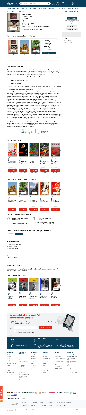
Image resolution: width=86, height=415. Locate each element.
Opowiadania (14, 257)
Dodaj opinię (19, 233)
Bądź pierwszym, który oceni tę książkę (41, 26)
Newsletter (33, 367)
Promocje (34, 8)
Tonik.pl (76, 409)
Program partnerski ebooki (60, 358)
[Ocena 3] (28, 26)
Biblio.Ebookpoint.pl (62, 405)
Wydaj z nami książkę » (42, 338)
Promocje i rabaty (10, 361)
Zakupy (20, 359)
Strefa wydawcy (58, 356)
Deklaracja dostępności (47, 360)
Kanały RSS (1, 401)
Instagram (1, 392)
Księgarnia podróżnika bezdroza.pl (71, 367)
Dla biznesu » (18, 344)
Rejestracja (33, 356)
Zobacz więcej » (13, 335)
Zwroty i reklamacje (46, 361)
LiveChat (44, 372)
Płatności (44, 365)
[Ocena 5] (30, 26)
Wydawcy (9, 370)
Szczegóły (67, 40)
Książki (23, 8)
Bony (69, 8)
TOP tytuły (9, 360)
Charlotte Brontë (32, 298)
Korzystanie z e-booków (23, 361)
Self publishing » (63, 344)
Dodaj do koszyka (72, 18)
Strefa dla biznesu (58, 354)
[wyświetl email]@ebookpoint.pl (39, 410)
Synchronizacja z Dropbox (24, 374)
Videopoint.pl (25, 405)
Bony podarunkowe (10, 372)
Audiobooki (18, 8)
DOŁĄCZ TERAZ (45, 327)
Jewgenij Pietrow (23, 297)
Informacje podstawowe (23, 355)
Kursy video (28, 8)
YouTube (1, 395)
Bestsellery (43, 8)
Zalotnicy (42, 200)
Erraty (44, 367)
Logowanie (33, 354)
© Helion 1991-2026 (10, 412)
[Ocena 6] (32, 26)
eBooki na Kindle (22, 372)
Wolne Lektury (31, 24)
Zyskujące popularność (11, 363)
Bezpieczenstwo (22, 357)
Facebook (1, 387)
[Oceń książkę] (29, 26)
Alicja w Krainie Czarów (11, 297)
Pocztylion (46, 46)
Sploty (51, 405)
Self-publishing (58, 362)
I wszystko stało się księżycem (23, 162)
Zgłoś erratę (9, 253)
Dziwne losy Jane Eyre (33, 297)
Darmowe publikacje (11, 367)
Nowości (38, 8)
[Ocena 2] (27, 26)
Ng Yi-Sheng (32, 162)
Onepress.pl (34, 402)
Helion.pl (25, 402)
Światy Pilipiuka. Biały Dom (54, 162)
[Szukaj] (49, 3)
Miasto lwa (32, 161)
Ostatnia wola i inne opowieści (44, 162)
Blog (8, 375)
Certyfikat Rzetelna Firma (72, 356)
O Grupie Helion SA (70, 354)
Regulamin (45, 356)
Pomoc (22, 226)
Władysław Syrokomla (29, 23)
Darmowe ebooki (50, 8)
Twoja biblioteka (34, 361)
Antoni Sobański (43, 297)
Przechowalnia (33, 360)
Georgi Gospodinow (22, 163)
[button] (60, 150)
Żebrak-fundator (32, 200)
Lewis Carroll (10, 298)
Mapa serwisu (45, 370)
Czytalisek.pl (43, 405)
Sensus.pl (42, 402)
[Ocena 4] (29, 26)
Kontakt (44, 354)
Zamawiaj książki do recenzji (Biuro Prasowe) (59, 360)
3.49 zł (13, 209)
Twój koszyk (33, 358)
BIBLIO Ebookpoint (58, 366)
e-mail (11, 327)
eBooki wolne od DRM (23, 368)
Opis (66, 38)
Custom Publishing (58, 368)
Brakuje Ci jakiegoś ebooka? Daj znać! (45, 344)
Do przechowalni (72, 35)
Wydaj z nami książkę (59, 364)
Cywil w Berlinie (43, 296)
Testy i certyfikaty (10, 374)
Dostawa (44, 363)
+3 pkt (25, 20)
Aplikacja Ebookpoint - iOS (24, 379)
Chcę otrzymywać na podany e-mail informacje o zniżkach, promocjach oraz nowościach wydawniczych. (27, 331)
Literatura (9, 257)
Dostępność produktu (68, 42)
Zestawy (8, 368)
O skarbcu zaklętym (48, 43)
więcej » (33, 332)
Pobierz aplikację (61, 8)
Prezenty (32, 363)
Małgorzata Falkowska (12, 162)
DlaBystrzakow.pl (62, 402)
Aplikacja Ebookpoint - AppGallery (23, 381)
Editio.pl (51, 402)
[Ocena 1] (25, 26)
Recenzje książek (46, 368)
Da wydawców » (63, 338)
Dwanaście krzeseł (22, 296)
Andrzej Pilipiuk (53, 163)
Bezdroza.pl (69, 402)
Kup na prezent (72, 26)
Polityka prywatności (47, 358)
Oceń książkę (33, 365)
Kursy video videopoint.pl (72, 372)
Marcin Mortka (42, 163)
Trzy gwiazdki (54, 200)
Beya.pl (33, 405)
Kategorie (9, 8)
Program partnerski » (20, 338)
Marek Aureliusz (54, 297)
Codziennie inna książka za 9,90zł (71, 11)
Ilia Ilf (19, 297)
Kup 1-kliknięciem (72, 29)
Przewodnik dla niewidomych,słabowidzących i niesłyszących (22, 364)
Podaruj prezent (75, 8)
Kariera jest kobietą (12, 161)
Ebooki (13, 8)
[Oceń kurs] (11, 233)
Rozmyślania (53, 296)
